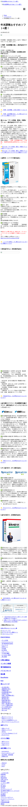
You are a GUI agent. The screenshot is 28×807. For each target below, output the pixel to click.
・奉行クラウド (5, 741)
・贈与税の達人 (5, 698)
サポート (3, 784)
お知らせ (3, 776)
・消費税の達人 (5, 690)
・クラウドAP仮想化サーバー (9, 720)
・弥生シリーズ (5, 728)
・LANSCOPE (4, 773)
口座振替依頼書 (5, 802)
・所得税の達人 (5, 693)
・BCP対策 (4, 650)
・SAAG (3, 764)
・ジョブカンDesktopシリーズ (9, 733)
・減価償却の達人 (6, 689)
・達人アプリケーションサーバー (10, 721)
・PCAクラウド (5, 743)
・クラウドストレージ (7, 642)
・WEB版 (3, 648)
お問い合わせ (4, 779)
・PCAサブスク (5, 735)
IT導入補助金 (5, 660)
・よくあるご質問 (6, 655)
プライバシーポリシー (7, 797)
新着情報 (3, 774)
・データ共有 (4, 640)
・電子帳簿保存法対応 (7, 643)
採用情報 (3, 795)
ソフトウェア (7, 16)
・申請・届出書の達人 (7, 703)
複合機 (3, 674)
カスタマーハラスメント (7, 799)
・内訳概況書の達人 (6, 692)
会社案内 (3, 794)
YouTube (3, 787)
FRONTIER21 (5, 637)
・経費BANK (4, 756)
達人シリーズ (5, 684)
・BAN (3, 766)
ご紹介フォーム (5, 800)
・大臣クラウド (5, 744)
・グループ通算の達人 (7, 705)
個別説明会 (4, 778)
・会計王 (3, 731)
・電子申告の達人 (6, 708)
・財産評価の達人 (6, 700)
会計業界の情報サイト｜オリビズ (10, 790)
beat (2, 680)
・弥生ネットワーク (6, 730)
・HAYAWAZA (5, 751)
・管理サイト (4, 647)
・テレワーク (4, 645)
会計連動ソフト (6, 748)
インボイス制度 (6, 663)
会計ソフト (4, 725)
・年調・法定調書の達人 (7, 695)
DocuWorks (4, 677)
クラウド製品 (5, 738)
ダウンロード (4, 792)
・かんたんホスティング (7, 753)
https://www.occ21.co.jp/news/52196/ (10, 238)
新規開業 (3, 781)
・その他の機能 (5, 653)
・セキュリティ (5, 652)
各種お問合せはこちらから (8, 628)
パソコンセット (6, 670)
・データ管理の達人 (6, 707)
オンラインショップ (6, 789)
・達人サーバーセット (7, 717)
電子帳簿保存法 (6, 667)
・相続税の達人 (5, 697)
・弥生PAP (4, 763)
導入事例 (3, 786)
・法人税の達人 (5, 687)
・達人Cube (4, 710)
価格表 (2, 804)
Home (5, 15)
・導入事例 (4, 656)
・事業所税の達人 (6, 702)
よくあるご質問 (5, 782)
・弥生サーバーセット (7, 718)
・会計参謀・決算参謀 (7, 754)
